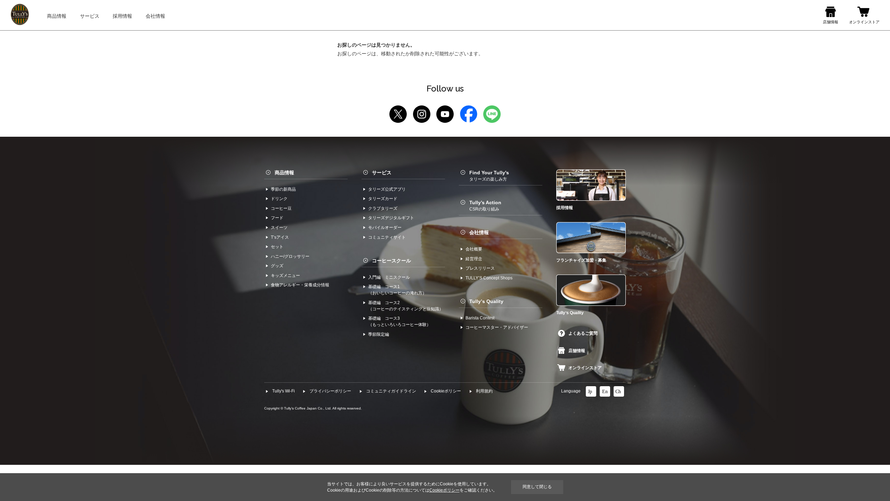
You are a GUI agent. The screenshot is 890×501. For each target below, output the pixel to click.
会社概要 (474, 249)
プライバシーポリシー (330, 391)
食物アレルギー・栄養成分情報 (300, 285)
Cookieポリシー (446, 391)
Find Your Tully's (489, 176)
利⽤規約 (484, 391)
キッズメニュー (285, 275)
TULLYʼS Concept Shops (489, 278)
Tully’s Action (485, 206)
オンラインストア (585, 367)
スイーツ (279, 227)
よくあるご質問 (583, 333)
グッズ (277, 265)
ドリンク (279, 198)
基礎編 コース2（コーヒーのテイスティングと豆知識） (405, 305)
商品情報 (284, 172)
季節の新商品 (283, 189)
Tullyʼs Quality (486, 301)
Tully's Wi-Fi (283, 391)
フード (277, 217)
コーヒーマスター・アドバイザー (497, 327)
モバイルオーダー (385, 227)
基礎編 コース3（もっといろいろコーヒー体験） (399, 321)
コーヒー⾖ (281, 208)
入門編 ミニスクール (389, 277)
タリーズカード (382, 198)
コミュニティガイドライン (391, 391)
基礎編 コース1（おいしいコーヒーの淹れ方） (397, 289)
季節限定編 (378, 334)
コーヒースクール (391, 260)
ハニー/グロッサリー (290, 256)
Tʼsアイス (280, 237)
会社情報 (479, 232)
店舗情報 (576, 350)
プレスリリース (480, 268)
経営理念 (474, 258)
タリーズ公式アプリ (387, 189)
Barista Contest (480, 318)
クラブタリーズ (382, 208)
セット (277, 246)
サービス (381, 172)
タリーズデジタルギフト (391, 217)
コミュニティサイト (387, 237)
